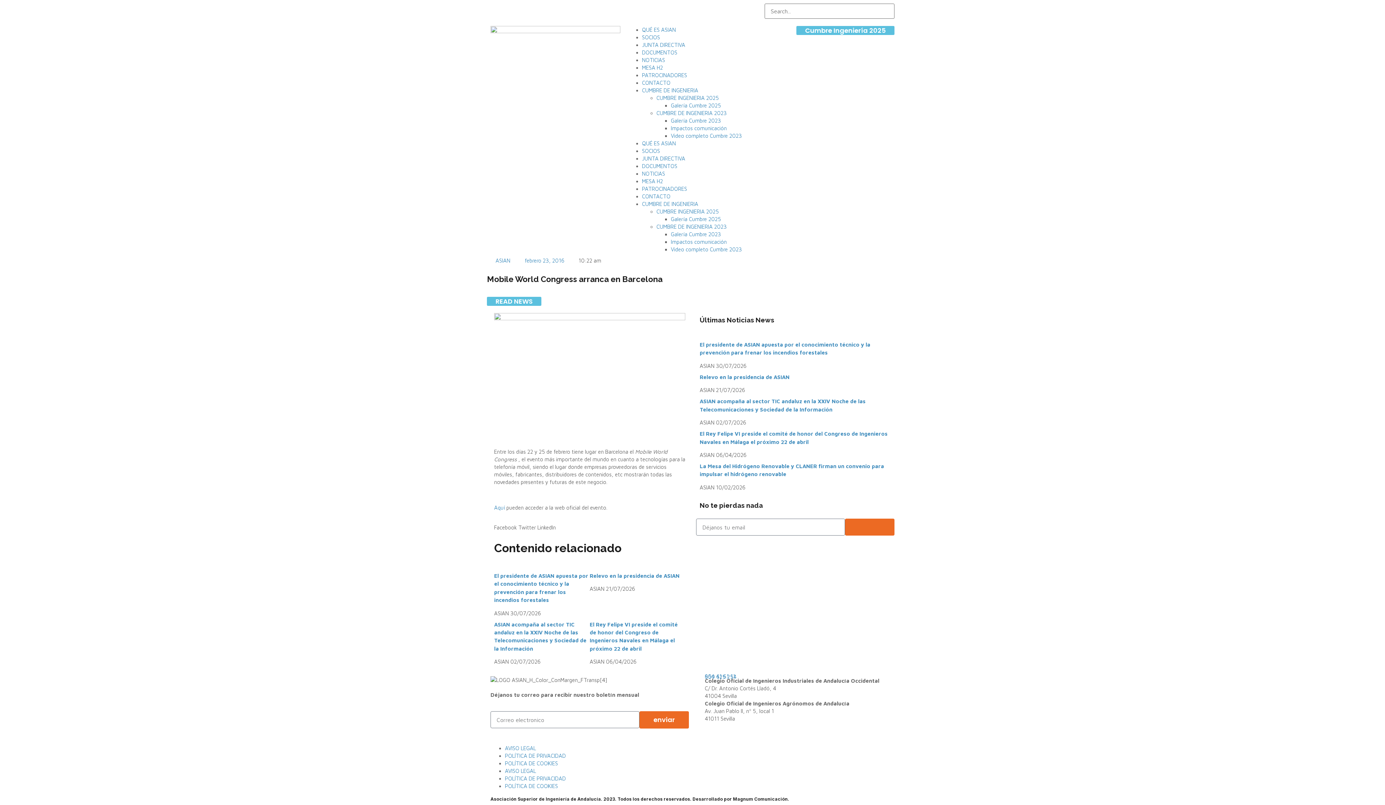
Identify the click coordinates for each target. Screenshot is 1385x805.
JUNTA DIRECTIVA (663, 45)
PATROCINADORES (664, 75)
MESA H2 (652, 68)
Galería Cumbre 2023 (696, 121)
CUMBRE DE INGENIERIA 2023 (691, 113)
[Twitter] (637, 6)
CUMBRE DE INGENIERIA (670, 90)
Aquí (500, 508)
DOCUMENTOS (659, 52)
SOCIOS (651, 37)
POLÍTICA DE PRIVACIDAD (535, 756)
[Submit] (870, 527)
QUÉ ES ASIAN (659, 30)
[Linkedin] (644, 6)
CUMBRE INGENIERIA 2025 (687, 98)
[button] (505, 527)
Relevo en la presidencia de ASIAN (635, 576)
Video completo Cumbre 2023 (706, 136)
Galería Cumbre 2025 (696, 105)
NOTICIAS (653, 60)
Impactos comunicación (699, 128)
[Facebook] (630, 6)
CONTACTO (656, 83)
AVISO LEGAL (520, 748)
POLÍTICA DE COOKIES (531, 763)
